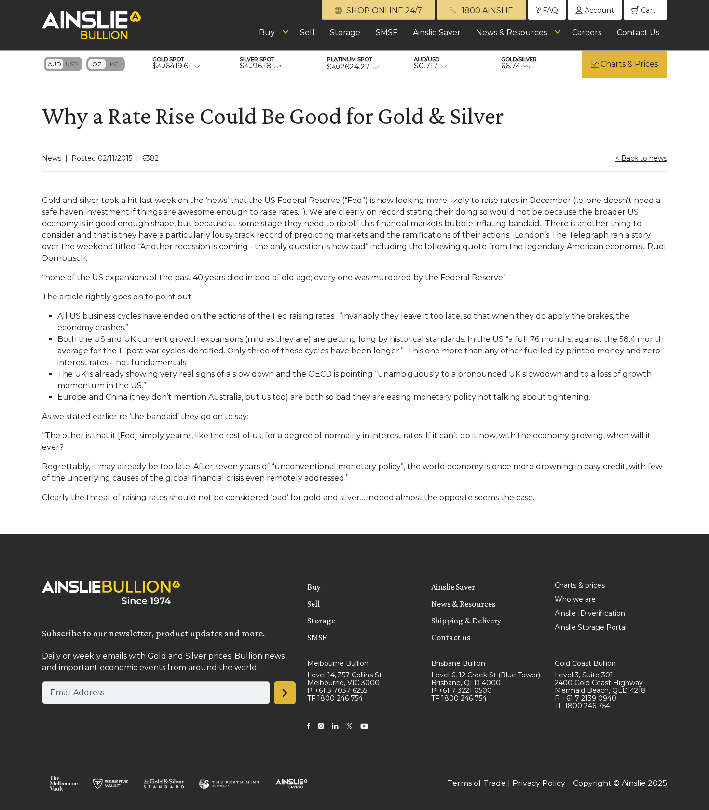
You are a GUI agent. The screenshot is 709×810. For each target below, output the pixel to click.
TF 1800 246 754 (335, 698)
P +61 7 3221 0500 (461, 690)
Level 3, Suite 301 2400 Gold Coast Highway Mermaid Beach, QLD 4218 (600, 682)
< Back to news (641, 158)
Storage (345, 32)
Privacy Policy (538, 783)
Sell (307, 32)
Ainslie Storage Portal (591, 627)
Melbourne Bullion (337, 663)
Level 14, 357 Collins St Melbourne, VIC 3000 (344, 679)
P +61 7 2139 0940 (585, 698)
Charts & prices (580, 585)
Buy (267, 32)
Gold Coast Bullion (585, 663)
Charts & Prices (629, 63)
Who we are (575, 599)
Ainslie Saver (437, 32)
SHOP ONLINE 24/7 (383, 10)
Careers (586, 32)
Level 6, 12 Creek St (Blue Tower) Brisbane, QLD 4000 (485, 679)
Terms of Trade (477, 783)
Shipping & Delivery (466, 620)
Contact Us (638, 32)
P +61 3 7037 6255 (337, 690)
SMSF (386, 32)
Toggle (63, 64)
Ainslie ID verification (590, 613)
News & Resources (511, 32)
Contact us (450, 637)
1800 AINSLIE (486, 10)
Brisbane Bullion (458, 663)
